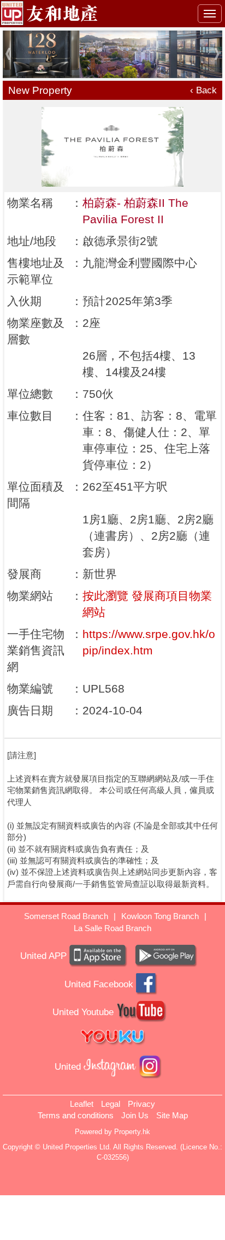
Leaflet (81, 1103)
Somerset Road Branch (66, 916)
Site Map (172, 1115)
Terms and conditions (76, 1115)
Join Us (135, 1115)
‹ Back (203, 90)
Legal (110, 1103)
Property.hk (132, 1132)
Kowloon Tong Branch (160, 916)
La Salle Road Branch (112, 928)
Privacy (141, 1103)
